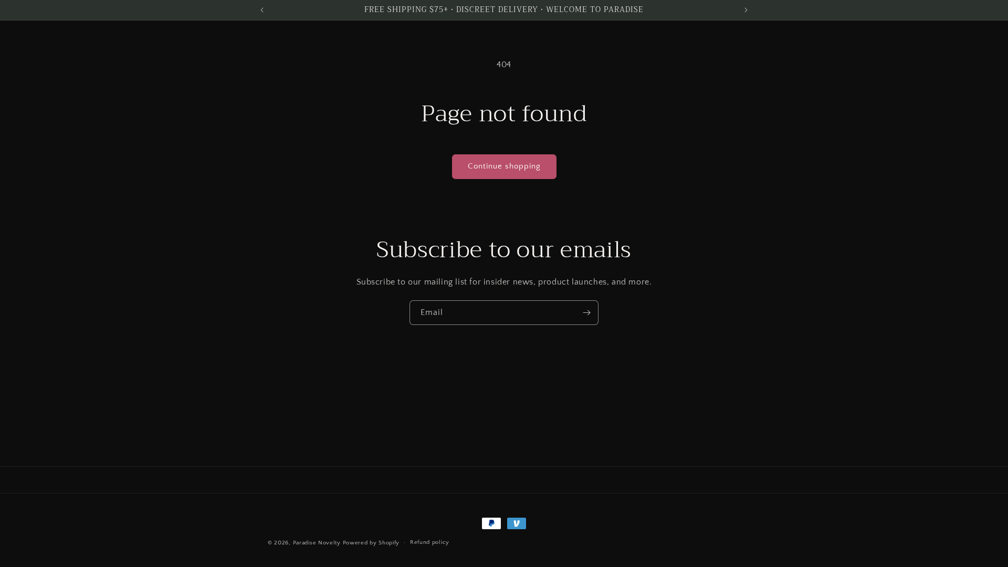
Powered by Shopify (371, 543)
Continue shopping (504, 166)
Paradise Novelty (317, 543)
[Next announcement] (746, 10)
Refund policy (429, 542)
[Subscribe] (586, 312)
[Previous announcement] (262, 10)
